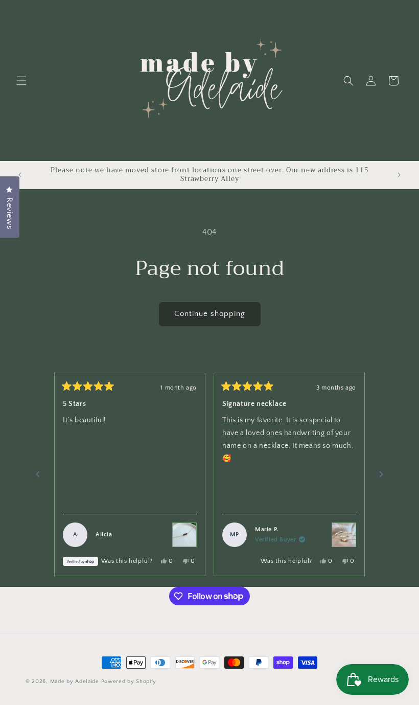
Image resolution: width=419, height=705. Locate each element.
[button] (21, 81)
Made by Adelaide (74, 681)
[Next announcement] (399, 175)
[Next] (381, 474)
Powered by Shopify (129, 681)
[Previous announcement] (20, 175)
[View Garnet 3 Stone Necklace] (184, 534)
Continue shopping (209, 313)
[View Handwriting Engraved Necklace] (344, 534)
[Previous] (38, 474)
